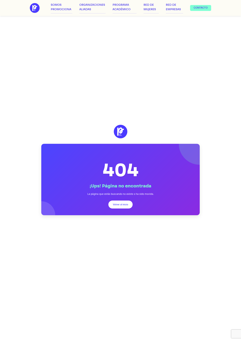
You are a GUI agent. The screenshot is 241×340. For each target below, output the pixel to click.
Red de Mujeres (150, 7)
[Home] (35, 8)
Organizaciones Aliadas (92, 7)
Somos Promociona (61, 7)
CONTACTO (201, 8)
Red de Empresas (173, 7)
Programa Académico (122, 7)
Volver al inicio (120, 204)
